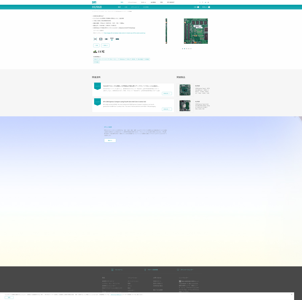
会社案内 (153, 2)
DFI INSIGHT (172, 2)
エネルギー (131, 290)
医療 (129, 283)
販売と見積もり (158, 283)
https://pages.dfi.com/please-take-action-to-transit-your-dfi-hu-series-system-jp (124, 33)
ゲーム (130, 285)
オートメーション (133, 281)
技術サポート (157, 281)
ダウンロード (135, 7)
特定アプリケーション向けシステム (112, 289)
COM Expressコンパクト (121, 11)
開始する (110, 140)
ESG (162, 2)
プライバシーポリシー (116, 294)
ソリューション (131, 2)
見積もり (105, 45)
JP (205, 2)
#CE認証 (147, 59)
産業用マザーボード (108, 281)
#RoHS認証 (140, 59)
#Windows (122, 59)
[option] (187, 31)
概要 (119, 7)
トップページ (95, 11)
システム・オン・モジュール (107, 11)
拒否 (9, 297)
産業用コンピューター (109, 285)
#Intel (95, 59)
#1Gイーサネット (114, 59)
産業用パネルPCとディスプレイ (111, 292)
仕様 (126, 7)
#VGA (128, 59)
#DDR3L (134, 59)
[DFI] (94, 2)
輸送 (129, 288)
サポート (143, 2)
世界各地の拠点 (158, 285)
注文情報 (146, 7)
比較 (96, 45)
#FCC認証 (96, 62)
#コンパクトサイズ (103, 59)
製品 (121, 2)
